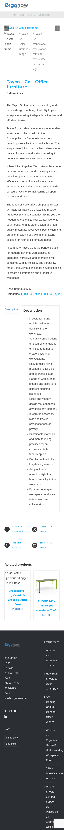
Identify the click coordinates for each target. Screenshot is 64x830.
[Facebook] (5, 711)
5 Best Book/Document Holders (52, 773)
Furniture (26, 293)
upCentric (11, 743)
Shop (22, 15)
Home (15, 15)
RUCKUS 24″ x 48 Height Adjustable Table (46, 606)
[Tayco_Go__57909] (32, 28)
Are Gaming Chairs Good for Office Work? (51, 709)
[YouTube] (15, 711)
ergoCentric (12, 737)
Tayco (56, 293)
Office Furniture (42, 293)
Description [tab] (11, 309)
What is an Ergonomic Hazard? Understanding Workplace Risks (52, 745)
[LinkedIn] (5, 716)
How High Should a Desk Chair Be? (52, 681)
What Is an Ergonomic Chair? (52, 658)
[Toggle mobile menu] (58, 6)
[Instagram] (10, 711)
